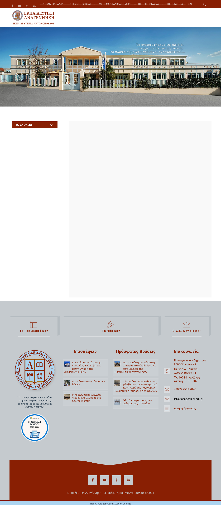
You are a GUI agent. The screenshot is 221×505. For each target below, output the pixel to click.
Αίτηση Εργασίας (185, 414)
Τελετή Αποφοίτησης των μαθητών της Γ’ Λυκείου (137, 408)
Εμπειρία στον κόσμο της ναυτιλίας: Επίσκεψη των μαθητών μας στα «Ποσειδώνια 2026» (82, 373)
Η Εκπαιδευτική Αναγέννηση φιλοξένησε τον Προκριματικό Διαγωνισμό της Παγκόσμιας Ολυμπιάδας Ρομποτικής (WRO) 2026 (135, 392)
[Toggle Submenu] (51, 130)
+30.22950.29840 (185, 395)
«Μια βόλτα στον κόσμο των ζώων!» (88, 389)
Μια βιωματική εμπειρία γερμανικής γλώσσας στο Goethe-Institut (86, 403)
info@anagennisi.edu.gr (189, 404)
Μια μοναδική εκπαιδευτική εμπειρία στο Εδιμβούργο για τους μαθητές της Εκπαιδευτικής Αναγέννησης (135, 373)
